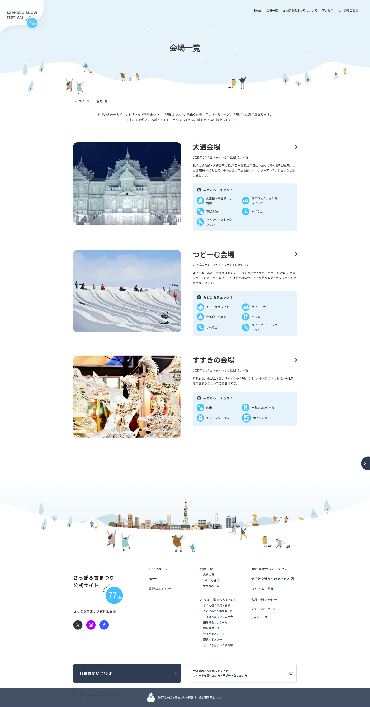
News (257, 10)
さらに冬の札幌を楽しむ (218, 611)
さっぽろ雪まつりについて (300, 10)
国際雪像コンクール (215, 622)
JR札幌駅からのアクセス (269, 569)
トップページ (81, 101)
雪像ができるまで (214, 634)
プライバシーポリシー (264, 609)
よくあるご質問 (348, 10)
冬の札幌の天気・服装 (216, 605)
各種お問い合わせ (264, 599)
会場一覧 (272, 10)
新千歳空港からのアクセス (270, 578)
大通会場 (208, 574)
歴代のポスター (212, 639)
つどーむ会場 (211, 580)
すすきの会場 (211, 586)
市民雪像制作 (211, 628)
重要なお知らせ (160, 588)
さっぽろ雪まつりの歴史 (218, 617)
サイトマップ (259, 617)
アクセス (327, 10)
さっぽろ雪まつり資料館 (218, 645)
